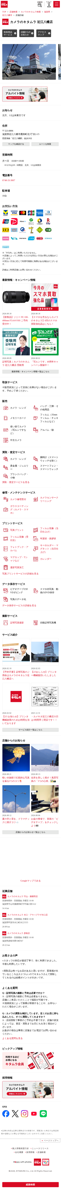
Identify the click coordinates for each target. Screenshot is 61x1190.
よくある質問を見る (12, 1038)
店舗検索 (39, 2)
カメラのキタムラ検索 (31, 12)
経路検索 (30, 1184)
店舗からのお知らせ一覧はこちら (30, 832)
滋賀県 (47, 12)
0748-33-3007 (8, 180)
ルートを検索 (45, 144)
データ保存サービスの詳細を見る (19, 605)
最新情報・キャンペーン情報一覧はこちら (30, 372)
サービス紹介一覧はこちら (30, 730)
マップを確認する (16, 144)
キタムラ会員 (48, 2)
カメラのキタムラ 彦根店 (18, 933)
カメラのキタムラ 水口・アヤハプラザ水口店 (27, 915)
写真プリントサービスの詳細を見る (20, 573)
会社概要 (19, 1152)
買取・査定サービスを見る (16, 482)
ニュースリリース (40, 1148)
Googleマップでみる (30, 881)
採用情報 (30, 1152)
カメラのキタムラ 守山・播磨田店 (22, 896)
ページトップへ (51, 1140)
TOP (4, 12)
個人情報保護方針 (20, 1148)
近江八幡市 (7, 15)
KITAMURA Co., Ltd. (25, 1171)
